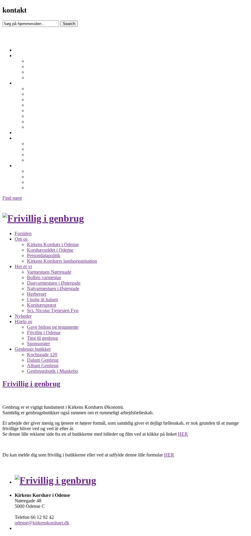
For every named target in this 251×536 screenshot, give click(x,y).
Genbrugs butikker (33, 165)
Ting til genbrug (42, 154)
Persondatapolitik (43, 72)
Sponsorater (38, 160)
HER (183, 434)
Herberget (36, 110)
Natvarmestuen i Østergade (53, 105)
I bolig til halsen (42, 116)
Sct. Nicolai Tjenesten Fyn (52, 127)
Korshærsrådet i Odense (50, 66)
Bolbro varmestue (44, 94)
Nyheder (23, 132)
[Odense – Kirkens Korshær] (43, 218)
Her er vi (23, 83)
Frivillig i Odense (44, 149)
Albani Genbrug (42, 182)
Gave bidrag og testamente (52, 143)
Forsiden (23, 50)
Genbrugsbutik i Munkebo (52, 187)
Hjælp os (23, 138)
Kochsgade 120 (42, 171)
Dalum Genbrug (42, 176)
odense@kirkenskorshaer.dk (42, 522)
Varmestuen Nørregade (49, 88)
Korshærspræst (41, 121)
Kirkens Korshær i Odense (53, 61)
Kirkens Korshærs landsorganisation (62, 77)
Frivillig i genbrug (31, 384)
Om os (21, 55)
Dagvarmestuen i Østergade (54, 99)
